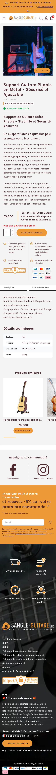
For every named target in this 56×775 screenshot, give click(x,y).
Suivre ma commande (33, 750)
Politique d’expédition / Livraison (20, 651)
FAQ (4, 750)
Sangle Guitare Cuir (12, 717)
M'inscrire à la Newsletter (50, 522)
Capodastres (17, 721)
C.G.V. (5, 643)
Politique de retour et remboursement (23, 655)
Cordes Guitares (33, 721)
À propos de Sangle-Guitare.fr (18, 671)
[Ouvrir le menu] (4, 18)
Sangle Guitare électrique (31, 710)
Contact (6, 667)
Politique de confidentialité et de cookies (24, 659)
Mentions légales (11, 639)
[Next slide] (47, 70)
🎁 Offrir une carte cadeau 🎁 (19, 698)
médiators (7, 724)
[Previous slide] (37, 70)
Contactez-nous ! (17, 743)
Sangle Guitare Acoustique (37, 714)
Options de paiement (13, 663)
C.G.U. (5, 647)
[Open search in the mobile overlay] (41, 18)
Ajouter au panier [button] (23, 431)
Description (9, 287)
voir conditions (45, 6)
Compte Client (15, 750)
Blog (4, 694)
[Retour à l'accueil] (22, 18)
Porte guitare (10, 99)
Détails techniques (40, 287)
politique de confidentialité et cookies (30, 534)
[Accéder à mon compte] (46, 18)
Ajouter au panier (31, 232)
